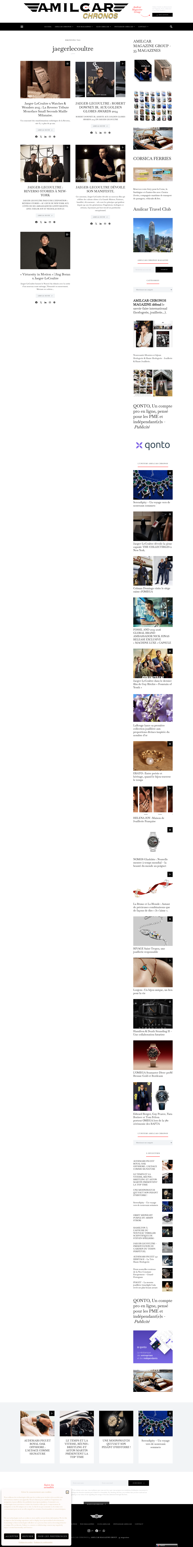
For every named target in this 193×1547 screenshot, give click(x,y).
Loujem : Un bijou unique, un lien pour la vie (153, 991)
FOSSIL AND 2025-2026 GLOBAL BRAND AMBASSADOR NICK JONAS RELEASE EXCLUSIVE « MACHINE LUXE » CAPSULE (152, 636)
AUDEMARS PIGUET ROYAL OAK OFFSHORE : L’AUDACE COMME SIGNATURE (145, 1165)
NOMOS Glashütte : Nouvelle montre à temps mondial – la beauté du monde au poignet (150, 863)
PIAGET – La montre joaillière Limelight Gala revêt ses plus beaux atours (145, 1285)
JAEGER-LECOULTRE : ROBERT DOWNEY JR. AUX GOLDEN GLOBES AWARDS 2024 (100, 107)
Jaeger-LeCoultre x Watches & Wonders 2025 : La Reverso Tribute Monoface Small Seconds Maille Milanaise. (45, 109)
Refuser (27, 1536)
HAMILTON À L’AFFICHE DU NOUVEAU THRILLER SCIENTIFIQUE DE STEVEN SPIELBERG (144, 1233)
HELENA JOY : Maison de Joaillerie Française (148, 819)
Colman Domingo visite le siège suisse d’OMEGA (151, 590)
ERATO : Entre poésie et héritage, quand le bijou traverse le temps (152, 777)
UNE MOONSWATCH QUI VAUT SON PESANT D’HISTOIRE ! (145, 1193)
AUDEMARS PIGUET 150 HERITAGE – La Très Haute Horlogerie (145, 1259)
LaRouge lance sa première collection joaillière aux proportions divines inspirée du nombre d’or (151, 730)
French (162, 1545)
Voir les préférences (52, 1536)
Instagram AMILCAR (123, 27)
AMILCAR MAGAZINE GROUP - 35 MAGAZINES (152, 46)
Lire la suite (44, 130)
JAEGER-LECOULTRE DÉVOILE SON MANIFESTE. (100, 189)
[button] (67, 1492)
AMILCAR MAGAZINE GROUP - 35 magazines (110, 1537)
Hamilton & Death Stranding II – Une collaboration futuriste (152, 1032)
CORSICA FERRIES (152, 158)
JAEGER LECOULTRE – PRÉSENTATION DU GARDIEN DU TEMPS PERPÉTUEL (145, 1247)
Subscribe (137, 1483)
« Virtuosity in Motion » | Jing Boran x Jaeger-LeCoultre (45, 276)
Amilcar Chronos (63, 27)
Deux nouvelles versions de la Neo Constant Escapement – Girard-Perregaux (144, 1273)
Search (164, 269)
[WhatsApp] (104, 1530)
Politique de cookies (26, 1542)
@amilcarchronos (95, 1504)
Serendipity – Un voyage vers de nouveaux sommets (151, 504)
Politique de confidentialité (43, 1542)
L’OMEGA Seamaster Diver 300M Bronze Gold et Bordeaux (153, 1074)
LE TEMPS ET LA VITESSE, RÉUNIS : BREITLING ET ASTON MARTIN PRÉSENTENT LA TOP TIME (145, 1179)
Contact (142, 27)
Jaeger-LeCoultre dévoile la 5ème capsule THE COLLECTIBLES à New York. (152, 547)
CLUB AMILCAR (102, 27)
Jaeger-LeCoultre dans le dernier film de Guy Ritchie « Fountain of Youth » (152, 684)
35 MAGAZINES (162, 15)
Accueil (48, 27)
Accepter (11, 1536)
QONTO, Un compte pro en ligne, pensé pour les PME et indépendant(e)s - (152, 416)
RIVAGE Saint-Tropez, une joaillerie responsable (149, 950)
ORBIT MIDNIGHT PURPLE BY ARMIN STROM (143, 1218)
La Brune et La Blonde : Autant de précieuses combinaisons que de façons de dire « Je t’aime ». (151, 907)
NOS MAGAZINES (84, 27)
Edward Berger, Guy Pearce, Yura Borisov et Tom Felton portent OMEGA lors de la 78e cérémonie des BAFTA (152, 1118)
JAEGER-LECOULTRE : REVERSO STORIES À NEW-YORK (45, 191)
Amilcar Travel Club (152, 209)
